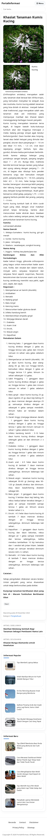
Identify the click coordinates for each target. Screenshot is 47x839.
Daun (7, 604)
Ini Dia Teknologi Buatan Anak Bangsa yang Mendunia (28, 692)
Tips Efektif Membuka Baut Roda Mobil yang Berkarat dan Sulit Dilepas (29, 745)
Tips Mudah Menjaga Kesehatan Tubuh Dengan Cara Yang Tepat (29, 720)
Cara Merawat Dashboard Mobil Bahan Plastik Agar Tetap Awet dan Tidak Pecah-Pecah (29, 759)
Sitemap (30, 827)
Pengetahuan (16, 616)
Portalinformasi (11, 3)
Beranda (12, 822)
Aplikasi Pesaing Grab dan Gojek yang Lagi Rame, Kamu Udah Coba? (29, 707)
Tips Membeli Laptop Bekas (27, 662)
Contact (22, 822)
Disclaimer (34, 822)
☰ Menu (40, 3)
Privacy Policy (18, 827)
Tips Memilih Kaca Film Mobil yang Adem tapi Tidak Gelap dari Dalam (29, 788)
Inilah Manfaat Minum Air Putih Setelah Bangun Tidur (29, 678)
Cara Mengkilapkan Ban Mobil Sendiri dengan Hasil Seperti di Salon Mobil (28, 774)
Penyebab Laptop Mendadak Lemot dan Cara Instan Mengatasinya (28, 802)
